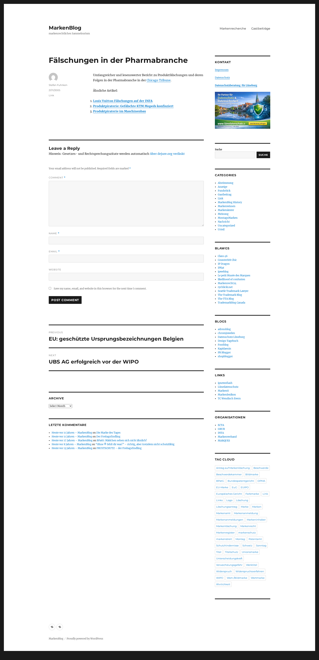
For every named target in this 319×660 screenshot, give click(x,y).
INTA (221, 432)
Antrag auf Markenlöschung (233, 467)
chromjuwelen (226, 333)
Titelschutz (231, 551)
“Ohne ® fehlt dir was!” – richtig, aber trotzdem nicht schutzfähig (135, 444)
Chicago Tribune (159, 80)
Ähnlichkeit (223, 584)
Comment (57, 177)
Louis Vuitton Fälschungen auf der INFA (122, 101)
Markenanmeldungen (229, 519)
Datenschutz (222, 77)
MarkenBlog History (230, 202)
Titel (218, 551)
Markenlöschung (226, 526)
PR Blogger (224, 352)
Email (54, 251)
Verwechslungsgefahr (229, 564)
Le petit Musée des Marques (234, 275)
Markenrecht (248, 526)
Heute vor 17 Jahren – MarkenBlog (72, 440)
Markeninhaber (256, 519)
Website (55, 269)
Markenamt (223, 513)
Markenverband (227, 436)
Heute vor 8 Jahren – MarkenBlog (71, 444)
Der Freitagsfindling (108, 436)
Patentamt (255, 539)
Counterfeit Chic (227, 260)
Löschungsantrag (226, 506)
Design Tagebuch (228, 340)
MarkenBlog (65, 28)
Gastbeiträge (260, 28)
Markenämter (226, 210)
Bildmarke (251, 474)
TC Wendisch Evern (229, 398)
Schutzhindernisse (227, 545)
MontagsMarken (228, 217)
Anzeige (222, 186)
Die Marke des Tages (108, 432)
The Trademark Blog (230, 294)
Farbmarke (252, 493)
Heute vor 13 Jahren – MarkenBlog (72, 448)
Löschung (242, 500)
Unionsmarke (250, 551)
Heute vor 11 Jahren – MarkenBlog (72, 432)
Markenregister (225, 532)
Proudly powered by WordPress (85, 638)
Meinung (223, 214)
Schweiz (247, 545)
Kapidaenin (224, 348)
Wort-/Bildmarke (237, 577)
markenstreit (224, 539)
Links (219, 500)
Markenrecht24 (227, 283)
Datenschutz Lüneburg (231, 337)
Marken (256, 506)
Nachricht (224, 221)
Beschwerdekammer (229, 474)
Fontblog (223, 344)
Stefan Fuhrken (58, 84)
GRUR (221, 429)
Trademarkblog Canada (231, 302)
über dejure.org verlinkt (167, 154)
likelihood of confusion (231, 279)
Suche (218, 149)
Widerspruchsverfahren (250, 571)
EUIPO (245, 487)
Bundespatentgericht (241, 480)
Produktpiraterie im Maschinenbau (119, 111)
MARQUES (224, 440)
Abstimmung (225, 183)
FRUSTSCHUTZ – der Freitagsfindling (119, 448)
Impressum (222, 69)
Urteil (221, 229)
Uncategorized (226, 225)
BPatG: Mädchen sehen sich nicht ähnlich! (122, 440)
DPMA (261, 480)
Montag (240, 539)
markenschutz (247, 532)
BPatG (220, 480)
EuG (234, 487)
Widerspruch (224, 571)
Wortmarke (258, 577)
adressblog (224, 329)
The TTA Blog (226, 298)
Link (51, 95)
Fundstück (224, 190)
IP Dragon (224, 263)
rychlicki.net (225, 287)
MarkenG (223, 390)
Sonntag (261, 545)
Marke (244, 506)
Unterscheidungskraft (229, 558)
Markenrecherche (233, 28)
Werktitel (251, 564)
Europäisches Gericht (229, 493)
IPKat (221, 267)
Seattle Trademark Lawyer (233, 291)
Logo (229, 500)
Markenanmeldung (246, 513)
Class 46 (223, 256)
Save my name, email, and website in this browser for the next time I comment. (100, 288)
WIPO (219, 577)
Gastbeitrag (224, 194)
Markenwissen (226, 206)
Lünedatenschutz (228, 386)
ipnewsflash (225, 383)
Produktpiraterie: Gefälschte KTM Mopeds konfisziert (133, 106)
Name (54, 233)
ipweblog (223, 271)
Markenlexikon (227, 394)
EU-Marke (222, 487)
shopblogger (225, 356)
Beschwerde (260, 467)
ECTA (221, 425)
